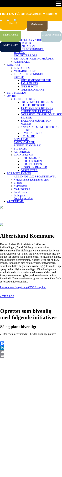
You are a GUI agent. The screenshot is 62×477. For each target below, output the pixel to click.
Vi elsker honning (51, 34)
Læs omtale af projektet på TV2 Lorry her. (23, 287)
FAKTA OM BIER (24, 142)
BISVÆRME (21, 139)
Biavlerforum (21, 192)
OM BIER (12, 95)
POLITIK (19, 52)
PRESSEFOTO (29, 86)
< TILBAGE (7, 296)
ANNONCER (22, 61)
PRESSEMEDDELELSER (36, 80)
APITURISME (22, 151)
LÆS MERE (28, 136)
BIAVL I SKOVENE (32, 133)
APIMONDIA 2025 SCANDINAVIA (35, 176)
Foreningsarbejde (23, 198)
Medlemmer (37, 24)
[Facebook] (31, 343)
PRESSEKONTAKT (32, 89)
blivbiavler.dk (10, 34)
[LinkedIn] (31, 348)
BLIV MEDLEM (16, 92)
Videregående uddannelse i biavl (31, 179)
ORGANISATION (24, 46)
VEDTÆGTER (22, 43)
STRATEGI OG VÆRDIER (29, 39)
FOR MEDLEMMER (19, 173)
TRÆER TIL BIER (24, 98)
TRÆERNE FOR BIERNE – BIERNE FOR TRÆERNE (37, 110)
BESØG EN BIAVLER (34, 167)
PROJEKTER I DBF (25, 55)
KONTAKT (13, 64)
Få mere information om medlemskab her (22, 394)
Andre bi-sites (10, 44)
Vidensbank (20, 185)
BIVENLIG (20, 148)
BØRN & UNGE (23, 154)
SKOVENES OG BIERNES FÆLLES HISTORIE (37, 104)
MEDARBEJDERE (25, 70)
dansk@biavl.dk (17, 429)
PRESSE (19, 77)
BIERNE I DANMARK (27, 145)
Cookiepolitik (7, 397)
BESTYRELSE (22, 67)
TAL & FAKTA (29, 83)
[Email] (31, 352)
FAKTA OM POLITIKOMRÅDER (34, 58)
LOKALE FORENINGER (29, 49)
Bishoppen (19, 195)
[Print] (31, 356)
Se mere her (7, 472)
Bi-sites (18, 182)
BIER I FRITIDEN (31, 164)
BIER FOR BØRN (31, 161)
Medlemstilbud (22, 188)
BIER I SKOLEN (30, 157)
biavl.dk (13, 23)
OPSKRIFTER (29, 170)
